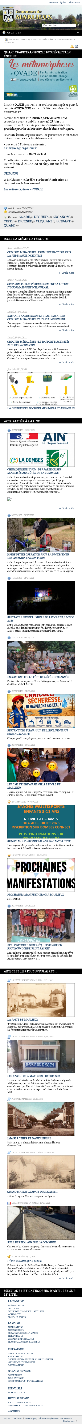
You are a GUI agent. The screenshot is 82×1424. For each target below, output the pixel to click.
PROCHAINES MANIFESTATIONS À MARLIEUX (35, 894)
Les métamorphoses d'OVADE (23, 189)
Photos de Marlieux (22, 1099)
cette (8, 221)
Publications (15, 1327)
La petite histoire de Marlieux (27, 980)
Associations (15, 1356)
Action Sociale (16, 1392)
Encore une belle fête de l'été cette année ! (38, 677)
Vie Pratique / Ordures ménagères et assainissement (47, 39)
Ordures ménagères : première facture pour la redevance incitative (39, 254)
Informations (19, 802)
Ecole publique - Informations (25, 1381)
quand (10, 225)
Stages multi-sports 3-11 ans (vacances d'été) (39, 841)
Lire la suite (66, 272)
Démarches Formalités (21, 1338)
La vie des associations (23, 855)
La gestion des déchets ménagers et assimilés (41, 408)
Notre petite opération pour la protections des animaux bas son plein (38, 556)
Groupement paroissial (21, 1362)
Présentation (16, 1305)
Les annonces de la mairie (25, 1203)
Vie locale (17, 515)
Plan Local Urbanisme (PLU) (24, 1341)
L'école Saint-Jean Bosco (24, 1261)
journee (25, 221)
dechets (41, 217)
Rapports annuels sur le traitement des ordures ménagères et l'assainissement (36, 317)
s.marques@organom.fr (20, 148)
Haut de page (68, 1421)
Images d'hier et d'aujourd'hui (29, 1138)
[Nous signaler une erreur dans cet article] (72, 46)
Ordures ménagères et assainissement (30, 1359)
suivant (63, 221)
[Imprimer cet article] (76, 46)
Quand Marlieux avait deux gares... (32, 1192)
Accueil (7, 1418)
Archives (13, 39)
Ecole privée (18, 1256)
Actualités (17, 430)
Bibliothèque (15, 1336)
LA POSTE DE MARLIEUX (22, 1019)
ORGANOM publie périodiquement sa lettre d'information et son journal (38, 285)
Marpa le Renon (17, 1317)
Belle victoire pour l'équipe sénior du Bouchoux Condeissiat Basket (34, 947)
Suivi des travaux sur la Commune (31, 1242)
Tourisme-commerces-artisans (26, 1311)
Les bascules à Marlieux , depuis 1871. (34, 1076)
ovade (24, 217)
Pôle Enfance (16, 1378)
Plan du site (74, 2)
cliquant (44, 221)
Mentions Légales (57, 2)
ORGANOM (11, 173)
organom (61, 217)
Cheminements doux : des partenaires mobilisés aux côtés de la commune (34, 471)
